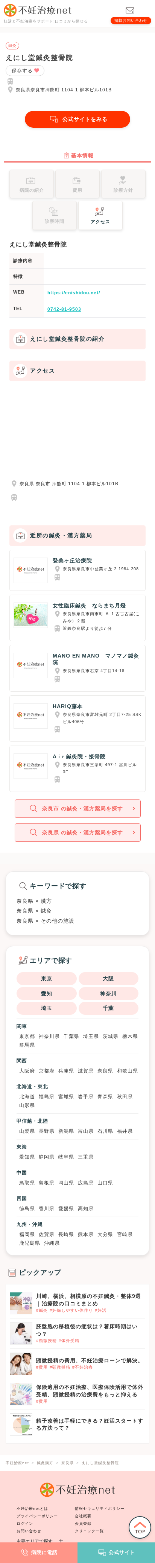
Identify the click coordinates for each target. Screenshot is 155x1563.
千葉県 (71, 1036)
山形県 (27, 1105)
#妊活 (100, 1310)
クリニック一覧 (89, 1531)
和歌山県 (127, 1071)
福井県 (125, 1131)
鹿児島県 (29, 1243)
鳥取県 (27, 1183)
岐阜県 (66, 1157)
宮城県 (66, 1096)
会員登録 (83, 1523)
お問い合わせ (29, 1531)
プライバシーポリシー (37, 1516)
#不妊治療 (82, 1367)
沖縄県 (52, 1243)
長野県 (47, 1131)
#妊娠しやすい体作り (71, 1310)
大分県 (105, 1234)
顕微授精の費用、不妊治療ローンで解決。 (89, 1360)
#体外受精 (69, 1340)
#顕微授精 (46, 1340)
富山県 (86, 1131)
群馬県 (27, 1045)
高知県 (86, 1208)
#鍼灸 (42, 1310)
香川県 (47, 1208)
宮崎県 (125, 1234)
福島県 (47, 1096)
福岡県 (27, 1234)
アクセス (100, 221)
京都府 (47, 1071)
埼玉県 (91, 1036)
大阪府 (27, 1071)
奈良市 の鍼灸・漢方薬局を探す (82, 808)
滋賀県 (86, 1071)
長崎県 (66, 1234)
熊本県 (86, 1234)
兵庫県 (66, 1071)
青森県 (105, 1096)
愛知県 (27, 1157)
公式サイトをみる (85, 119)
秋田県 (125, 1096)
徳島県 (27, 1208)
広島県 (86, 1183)
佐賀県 (47, 1234)
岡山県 (66, 1183)
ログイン (25, 1523)
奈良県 (105, 1071)
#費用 (42, 1367)
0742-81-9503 (64, 309)
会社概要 (83, 1516)
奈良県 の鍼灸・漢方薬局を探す (82, 832)
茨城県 (111, 1036)
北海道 (27, 1096)
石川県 (105, 1131)
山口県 (105, 1183)
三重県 (86, 1157)
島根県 (47, 1183)
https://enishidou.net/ (73, 292)
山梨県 (27, 1131)
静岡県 (47, 1157)
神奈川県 (49, 1036)
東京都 (27, 1036)
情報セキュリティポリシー (100, 1508)
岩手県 (86, 1096)
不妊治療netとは (32, 1508)
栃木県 (130, 1036)
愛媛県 (66, 1208)
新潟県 (66, 1131)
